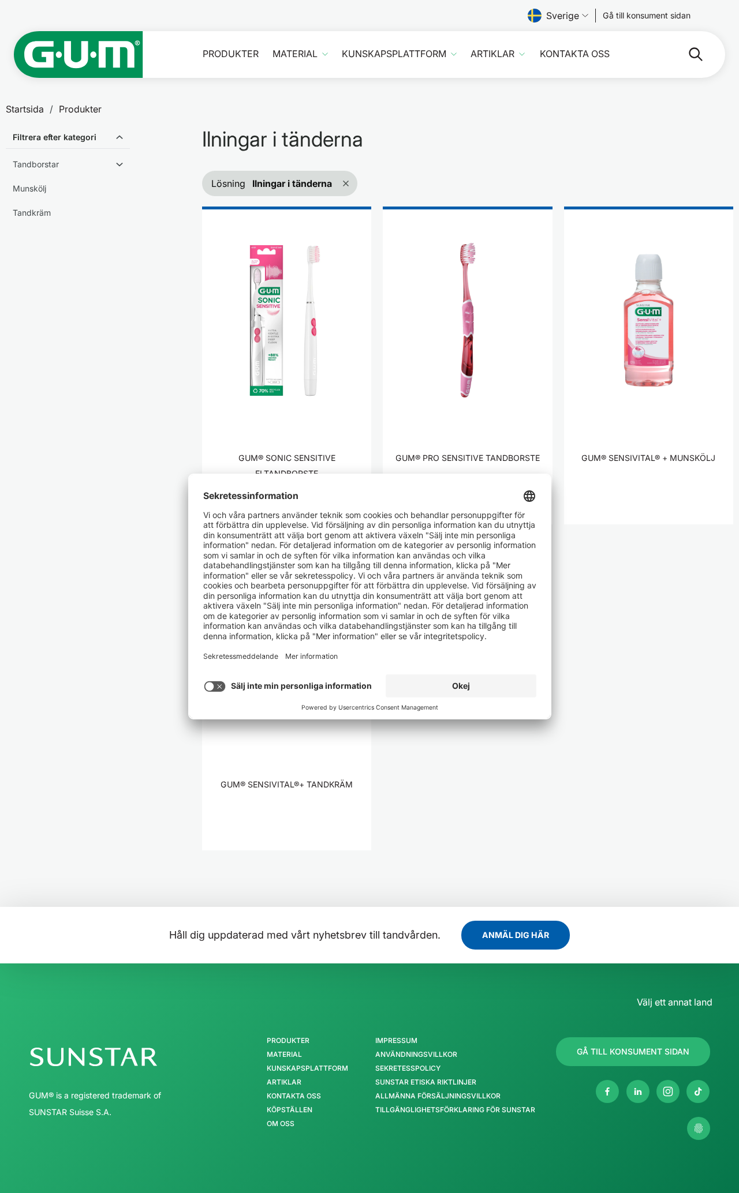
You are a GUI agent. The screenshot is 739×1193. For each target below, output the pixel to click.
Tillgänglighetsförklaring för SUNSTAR (455, 1109)
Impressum (396, 1040)
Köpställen (289, 1109)
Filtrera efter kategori (54, 137)
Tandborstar (36, 164)
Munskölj (29, 188)
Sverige (562, 15)
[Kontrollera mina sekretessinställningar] (698, 1128)
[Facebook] (607, 1091)
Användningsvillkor (416, 1054)
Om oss (280, 1123)
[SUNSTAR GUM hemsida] (78, 54)
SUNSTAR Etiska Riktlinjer (425, 1082)
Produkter (231, 53)
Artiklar (492, 53)
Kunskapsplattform (394, 53)
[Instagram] (668, 1091)
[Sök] (686, 54)
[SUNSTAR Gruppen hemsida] (128, 1056)
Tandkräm (32, 212)
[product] (286, 365)
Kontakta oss (575, 53)
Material (295, 53)
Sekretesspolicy (408, 1068)
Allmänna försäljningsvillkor (438, 1096)
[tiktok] (698, 1091)
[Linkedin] (638, 1091)
